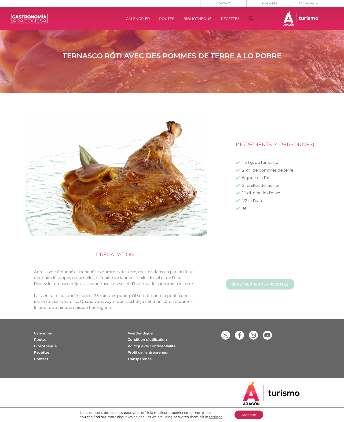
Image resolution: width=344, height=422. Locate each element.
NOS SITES (269, 3)
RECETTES (230, 18)
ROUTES (166, 18)
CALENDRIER (138, 18)
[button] (251, 19)
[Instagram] (253, 335)
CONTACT (223, 3)
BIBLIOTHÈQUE (197, 18)
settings (215, 417)
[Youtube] (267, 335)
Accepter (249, 415)
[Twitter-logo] (225, 335)
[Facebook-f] (239, 335)
